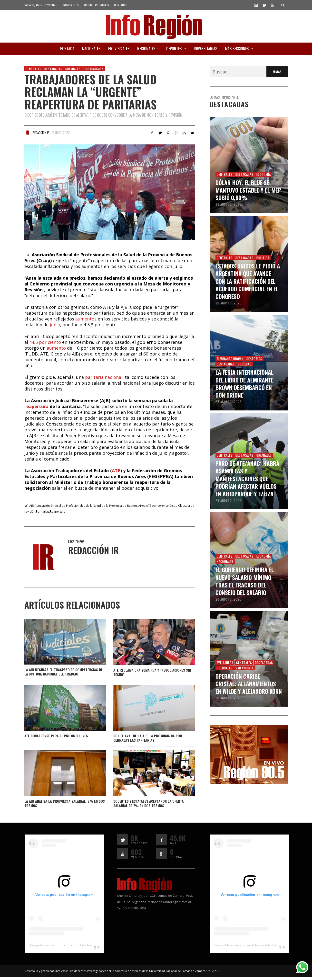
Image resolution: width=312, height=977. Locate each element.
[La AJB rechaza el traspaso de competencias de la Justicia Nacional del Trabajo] (57, 642)
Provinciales (94, 68)
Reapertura (58, 511)
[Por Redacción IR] (27, 132)
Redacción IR (41, 132)
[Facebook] (248, 5)
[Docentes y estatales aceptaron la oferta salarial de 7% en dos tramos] (146, 773)
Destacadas (53, 68)
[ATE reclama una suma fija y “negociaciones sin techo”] (146, 642)
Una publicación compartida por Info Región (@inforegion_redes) (80, 945)
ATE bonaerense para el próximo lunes (56, 735)
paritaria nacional (103, 377)
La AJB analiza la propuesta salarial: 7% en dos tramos (64, 803)
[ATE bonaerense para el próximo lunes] (57, 708)
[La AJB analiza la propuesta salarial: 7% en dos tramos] (57, 773)
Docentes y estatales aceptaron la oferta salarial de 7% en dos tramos (148, 803)
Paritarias (42, 511)
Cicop (173, 506)
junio (55, 325)
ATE (116, 470)
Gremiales (73, 68)
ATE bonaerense (157, 506)
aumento (57, 348)
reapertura (36, 406)
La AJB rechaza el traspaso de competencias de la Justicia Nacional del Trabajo (63, 671)
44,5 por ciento (45, 342)
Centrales (33, 68)
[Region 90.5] (249, 754)
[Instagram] (256, 5)
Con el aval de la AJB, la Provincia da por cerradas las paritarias (147, 738)
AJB (31, 506)
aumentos (86, 319)
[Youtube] (272, 5)
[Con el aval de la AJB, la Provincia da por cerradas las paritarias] (146, 708)
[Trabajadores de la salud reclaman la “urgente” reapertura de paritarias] (109, 192)
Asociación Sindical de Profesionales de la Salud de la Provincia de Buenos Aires (90, 506)
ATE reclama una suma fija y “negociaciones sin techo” (152, 672)
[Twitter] (264, 5)
